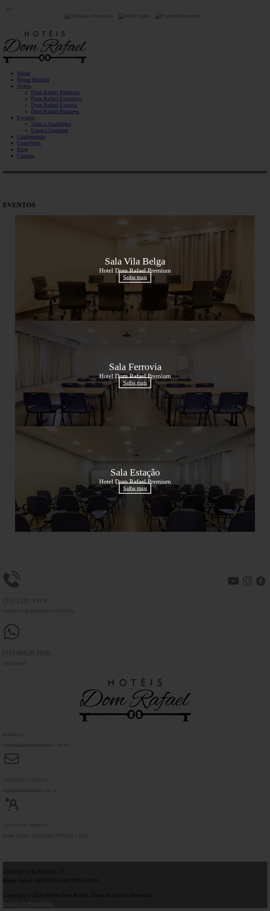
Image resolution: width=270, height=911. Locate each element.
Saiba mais (135, 277)
